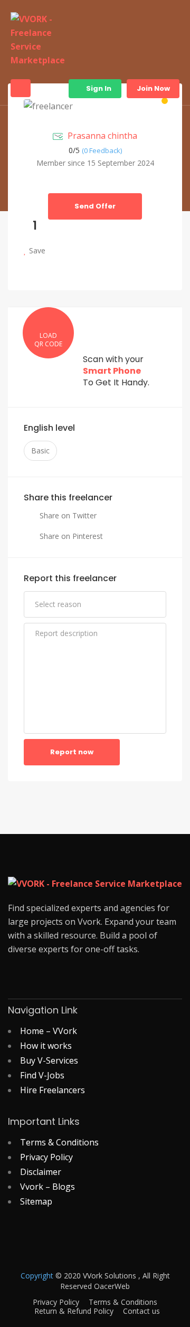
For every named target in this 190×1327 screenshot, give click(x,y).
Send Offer (95, 206)
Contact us (141, 1311)
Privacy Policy (46, 1157)
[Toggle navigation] (21, 88)
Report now (71, 752)
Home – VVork (48, 1031)
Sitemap (36, 1201)
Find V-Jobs (42, 1075)
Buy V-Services (49, 1060)
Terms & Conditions (59, 1142)
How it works (46, 1045)
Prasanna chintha (102, 135)
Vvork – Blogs (47, 1186)
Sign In (97, 88)
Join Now (153, 88)
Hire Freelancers (52, 1090)
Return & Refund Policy (73, 1311)
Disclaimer (40, 1172)
